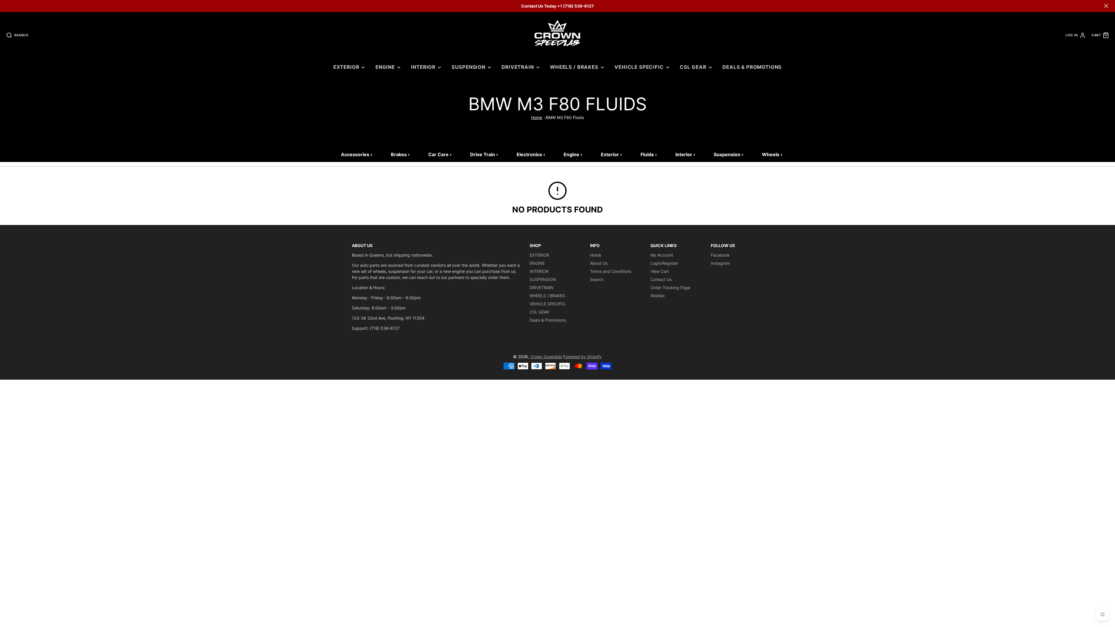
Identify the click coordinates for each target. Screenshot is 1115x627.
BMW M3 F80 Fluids (565, 117)
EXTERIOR (346, 67)
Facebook (720, 255)
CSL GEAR (693, 67)
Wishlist (657, 295)
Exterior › (611, 154)
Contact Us (661, 279)
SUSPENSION (468, 67)
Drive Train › (484, 154)
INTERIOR (423, 67)
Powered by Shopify (582, 356)
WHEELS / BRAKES (574, 67)
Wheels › (772, 154)
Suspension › (728, 154)
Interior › (685, 154)
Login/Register (664, 263)
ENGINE (385, 67)
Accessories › (356, 154)
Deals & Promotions (752, 67)
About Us (598, 263)
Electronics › (531, 154)
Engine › (573, 154)
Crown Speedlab (546, 356)
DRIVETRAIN (517, 67)
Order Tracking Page (670, 287)
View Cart (659, 271)
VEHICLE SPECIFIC (638, 67)
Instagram (720, 263)
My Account (661, 255)
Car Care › (440, 154)
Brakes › (400, 154)
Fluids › (649, 154)
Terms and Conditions (610, 271)
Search (596, 279)
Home (536, 117)
